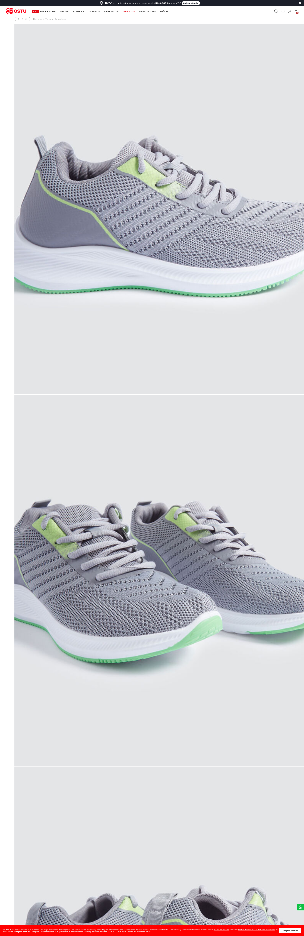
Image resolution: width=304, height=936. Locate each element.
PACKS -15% (48, 11)
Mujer (64, 11)
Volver (25, 19)
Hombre (78, 11)
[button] (290, 11)
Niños (164, 11)
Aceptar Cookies (290, 931)
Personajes (147, 11)
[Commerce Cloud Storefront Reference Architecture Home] (17, 11)
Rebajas (129, 11)
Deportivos (60, 19)
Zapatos (94, 11)
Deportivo (111, 11)
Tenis (48, 19)
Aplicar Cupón (190, 3)
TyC (179, 3)
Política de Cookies (221, 930)
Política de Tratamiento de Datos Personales (256, 930)
